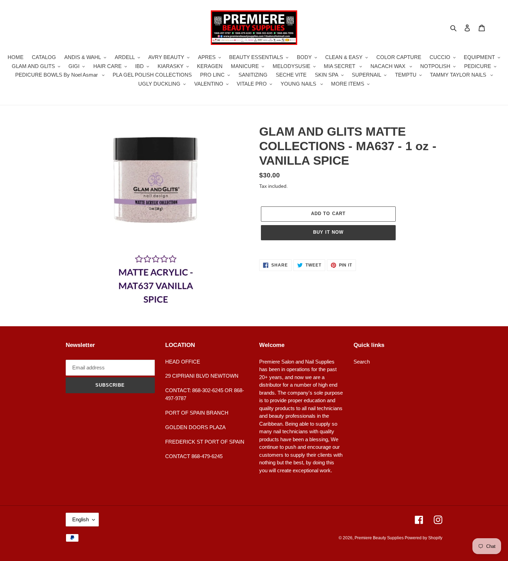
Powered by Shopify (423, 537)
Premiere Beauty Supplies (380, 537)
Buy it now (328, 232)
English (80, 519)
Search (362, 362)
